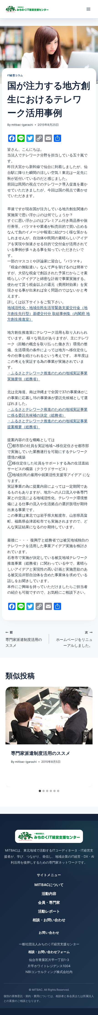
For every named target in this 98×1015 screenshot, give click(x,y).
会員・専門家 (49, 902)
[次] (85, 736)
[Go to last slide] (12, 736)
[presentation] (49, 716)
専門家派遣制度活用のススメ (23, 639)
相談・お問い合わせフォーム (49, 952)
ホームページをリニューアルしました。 (74, 639)
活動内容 (49, 893)
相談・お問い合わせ (49, 920)
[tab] (40, 791)
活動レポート (49, 911)
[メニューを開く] (88, 8)
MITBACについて (49, 884)
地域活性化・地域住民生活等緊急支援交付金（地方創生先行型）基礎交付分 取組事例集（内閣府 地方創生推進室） (48, 313)
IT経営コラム (15, 75)
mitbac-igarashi (22, 124)
